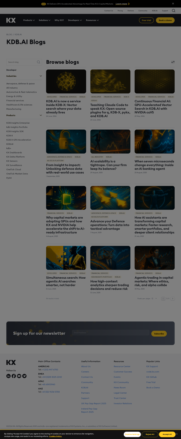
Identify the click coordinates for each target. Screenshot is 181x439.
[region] (90, 434)
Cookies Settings (132, 434)
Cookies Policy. (55, 436)
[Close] (177, 434)
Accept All (167, 434)
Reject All (150, 434)
